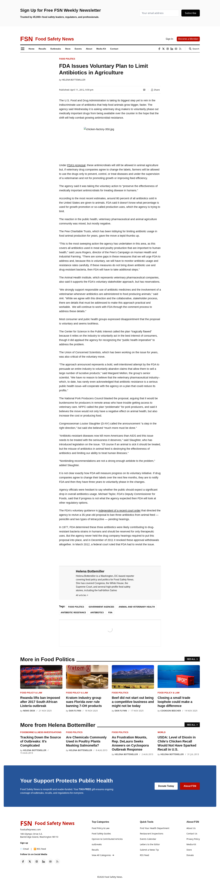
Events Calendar (148, 839)
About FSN (190, 786)
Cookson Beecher (170, 710)
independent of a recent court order (119, 510)
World (162, 732)
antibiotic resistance (73, 612)
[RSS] (180, 48)
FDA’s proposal (76, 165)
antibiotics (97, 612)
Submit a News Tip (149, 849)
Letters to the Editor (150, 844)
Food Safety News (113, 876)
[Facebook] (159, 48)
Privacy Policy (193, 839)
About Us (191, 828)
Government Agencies (101, 606)
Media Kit (191, 844)
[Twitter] (163, 48)
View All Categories (101, 855)
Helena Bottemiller (73, 80)
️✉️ (24, 848)
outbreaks (97, 844)
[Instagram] (167, 48)
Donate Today (166, 786)
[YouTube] (176, 48)
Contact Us (191, 833)
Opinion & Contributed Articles (107, 839)
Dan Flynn (75, 710)
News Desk (29, 710)
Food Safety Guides (101, 833)
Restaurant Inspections (151, 833)
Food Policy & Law (31, 692)
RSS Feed (144, 855)
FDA (110, 612)
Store (189, 849)
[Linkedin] (171, 48)
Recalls (95, 849)
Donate (190, 855)
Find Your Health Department (154, 828)
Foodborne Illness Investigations (40, 732)
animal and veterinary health (137, 606)
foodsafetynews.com (30, 829)
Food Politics (67, 58)
